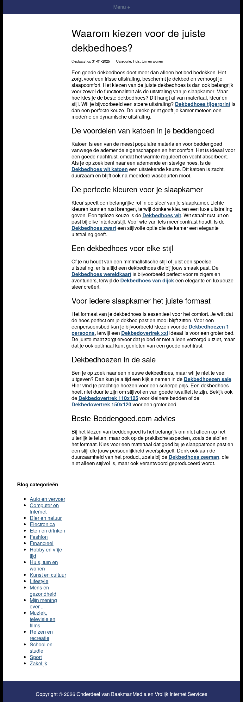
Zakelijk (38, 663)
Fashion (39, 536)
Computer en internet (44, 508)
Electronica (42, 524)
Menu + (121, 6)
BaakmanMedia (128, 694)
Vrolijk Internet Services (181, 694)
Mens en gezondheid (43, 590)
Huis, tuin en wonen (148, 61)
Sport (36, 657)
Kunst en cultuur (48, 574)
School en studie (41, 647)
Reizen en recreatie (41, 635)
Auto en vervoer (47, 498)
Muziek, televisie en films (42, 619)
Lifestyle (39, 581)
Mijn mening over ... (43, 603)
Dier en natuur (46, 517)
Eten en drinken (47, 530)
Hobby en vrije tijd (46, 552)
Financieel (41, 543)
